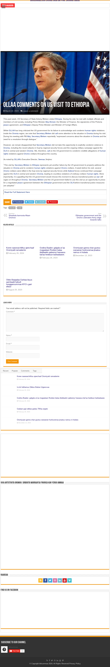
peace (6, 125)
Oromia (15, 133)
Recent (5, 371)
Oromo (27, 154)
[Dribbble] (55, 580)
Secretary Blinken (43, 133)
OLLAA (12, 130)
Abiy (47, 122)
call (56, 133)
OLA (5, 151)
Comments (25, 371)
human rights (90, 130)
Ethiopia (58, 119)
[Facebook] (45, 580)
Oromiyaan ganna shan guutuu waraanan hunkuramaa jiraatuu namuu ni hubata (86, 250)
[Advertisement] (55, 29)
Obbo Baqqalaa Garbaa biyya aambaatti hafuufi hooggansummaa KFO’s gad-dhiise (19, 283)
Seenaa (41, 159)
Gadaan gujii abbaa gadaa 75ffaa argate (32, 409)
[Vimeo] (69, 580)
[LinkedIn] (60, 580)
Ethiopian (48, 183)
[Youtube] (65, 580)
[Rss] (40, 580)
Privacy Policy (75, 664)
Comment (10, 312)
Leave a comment (30, 111)
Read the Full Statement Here (17, 192)
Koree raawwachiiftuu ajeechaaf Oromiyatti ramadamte (20, 249)
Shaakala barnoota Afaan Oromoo (19, 216)
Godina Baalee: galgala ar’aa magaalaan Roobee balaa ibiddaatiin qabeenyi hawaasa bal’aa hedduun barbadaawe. (52, 251)
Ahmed (52, 122)
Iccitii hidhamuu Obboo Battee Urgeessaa (33, 387)
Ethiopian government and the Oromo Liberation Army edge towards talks (88, 217)
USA (19, 208)
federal (71, 171)
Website (9, 352)
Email (9, 344)
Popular (15, 371)
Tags (35, 371)
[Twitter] (50, 580)
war (98, 177)
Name (9, 335)
